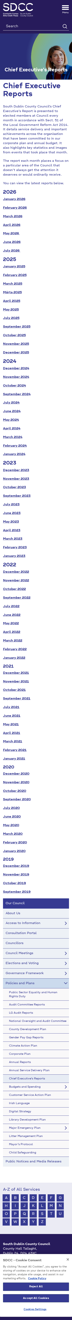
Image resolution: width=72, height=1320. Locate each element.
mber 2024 (20, 377)
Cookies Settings (35, 1309)
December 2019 (16, 866)
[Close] (68, 1259)
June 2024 (12, 411)
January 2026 (14, 199)
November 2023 (16, 479)
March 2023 (12, 539)
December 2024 (16, 368)
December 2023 (16, 470)
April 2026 (11, 225)
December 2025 (16, 352)
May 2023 (11, 521)
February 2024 (15, 445)
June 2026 (12, 242)
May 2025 (11, 309)
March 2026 (12, 216)
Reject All (36, 1286)
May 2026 (11, 233)
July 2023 (11, 504)
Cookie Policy (37, 1278)
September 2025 (16, 326)
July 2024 (11, 402)
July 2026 (11, 250)
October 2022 (14, 589)
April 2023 (11, 530)
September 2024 (17, 394)
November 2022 (16, 580)
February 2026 (15, 208)
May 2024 (11, 420)
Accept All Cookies (36, 1298)
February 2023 (15, 547)
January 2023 (14, 556)
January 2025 (14, 266)
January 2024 (14, 454)
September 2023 (17, 496)
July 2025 (11, 318)
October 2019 (14, 883)
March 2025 (12, 283)
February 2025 (15, 275)
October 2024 (14, 385)
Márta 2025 (12, 292)
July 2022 (11, 606)
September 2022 (16, 597)
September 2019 (17, 892)
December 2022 (16, 572)
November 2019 (16, 874)
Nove (7, 377)
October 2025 (14, 335)
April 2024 (11, 428)
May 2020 (11, 825)
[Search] (64, 26)
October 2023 (14, 487)
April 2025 (11, 301)
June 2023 (12, 513)
